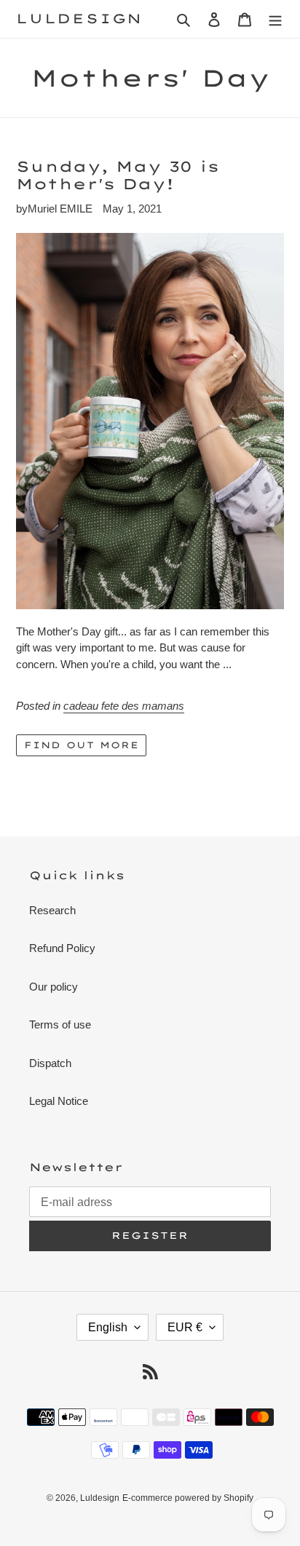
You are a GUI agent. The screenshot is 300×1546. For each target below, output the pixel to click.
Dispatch (50, 1063)
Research (52, 910)
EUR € (184, 1327)
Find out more (81, 745)
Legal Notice (58, 1101)
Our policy (53, 986)
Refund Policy (62, 948)
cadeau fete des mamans (123, 705)
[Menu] (275, 19)
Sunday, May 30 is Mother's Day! (117, 175)
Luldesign (79, 19)
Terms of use (60, 1024)
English (107, 1327)
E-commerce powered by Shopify (187, 1498)
